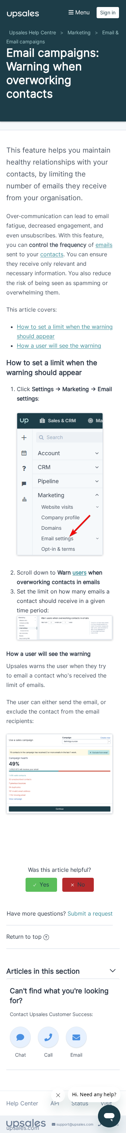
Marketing (79, 32)
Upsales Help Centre (32, 32)
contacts (51, 254)
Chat (20, 1055)
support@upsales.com (74, 1124)
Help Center (22, 1103)
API (54, 1103)
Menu (82, 12)
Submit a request (90, 913)
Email (76, 1055)
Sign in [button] (107, 12)
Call (48, 1055)
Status (79, 1103)
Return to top (24, 936)
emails (104, 244)
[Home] (23, 16)
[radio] (41, 884)
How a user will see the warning (59, 345)
